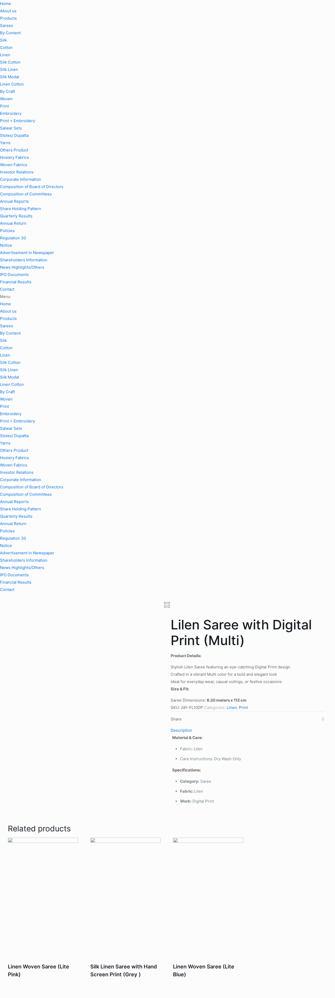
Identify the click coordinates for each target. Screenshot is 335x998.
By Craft (7, 91)
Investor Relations (17, 172)
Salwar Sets (11, 128)
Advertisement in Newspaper (27, 252)
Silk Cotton (10, 62)
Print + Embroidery (17, 120)
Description (181, 730)
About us (8, 10)
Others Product (14, 150)
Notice (6, 245)
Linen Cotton (12, 84)
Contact (7, 289)
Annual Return (13, 223)
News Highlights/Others (22, 267)
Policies (7, 230)
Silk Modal (9, 76)
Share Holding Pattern (20, 208)
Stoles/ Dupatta (14, 135)
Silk (3, 40)
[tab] (247, 730)
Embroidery (10, 113)
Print (4, 106)
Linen (5, 54)
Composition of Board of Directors (31, 186)
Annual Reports (14, 201)
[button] (167, 296)
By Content (10, 32)
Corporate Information (20, 179)
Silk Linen (9, 69)
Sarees (6, 25)
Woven (6, 98)
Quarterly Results (16, 215)
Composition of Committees (26, 193)
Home (5, 3)
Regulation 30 (13, 237)
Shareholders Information (23, 259)
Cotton (6, 47)
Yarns (5, 142)
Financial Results (15, 281)
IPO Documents (14, 274)
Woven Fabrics (13, 164)
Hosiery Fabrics (14, 157)
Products (8, 18)
